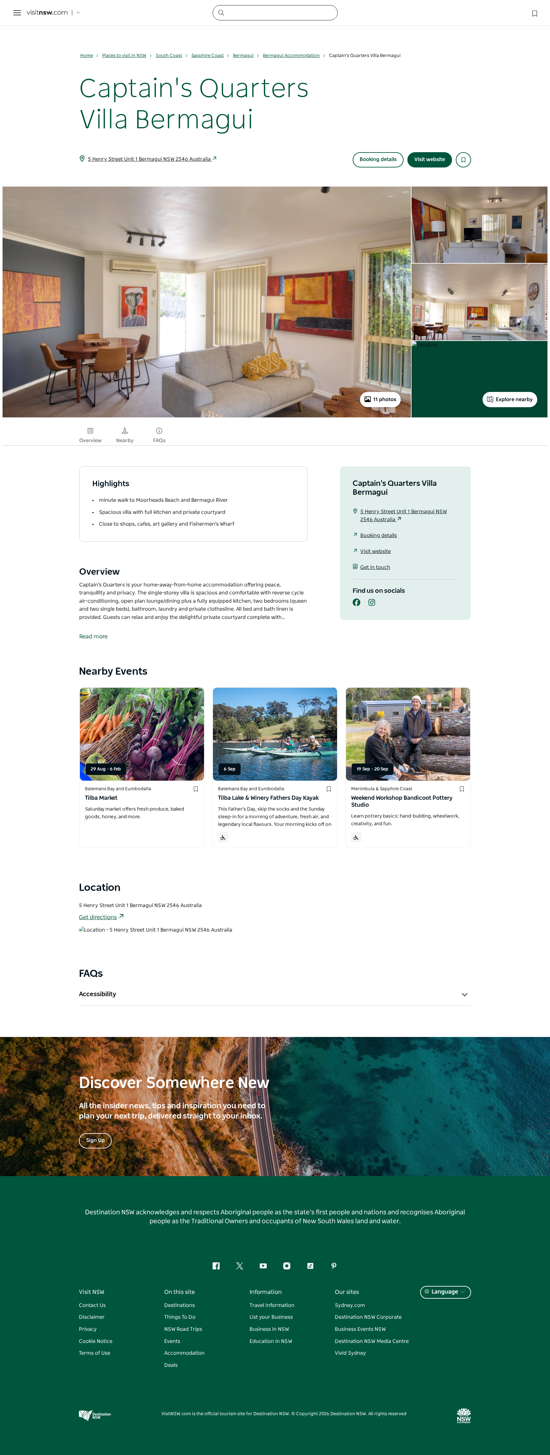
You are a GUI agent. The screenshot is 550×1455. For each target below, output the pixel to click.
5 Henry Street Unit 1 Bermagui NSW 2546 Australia (150, 159)
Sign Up (95, 1140)
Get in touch (375, 567)
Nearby (125, 440)
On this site (179, 1292)
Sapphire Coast (207, 55)
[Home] (47, 13)
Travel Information (272, 1305)
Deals (171, 1365)
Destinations (179, 1305)
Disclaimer (92, 1317)
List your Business (271, 1317)
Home (86, 55)
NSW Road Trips (183, 1329)
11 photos (384, 399)
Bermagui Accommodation (291, 55)
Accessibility (97, 994)
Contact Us (92, 1305)
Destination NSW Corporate (368, 1317)
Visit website (429, 159)
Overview (90, 440)
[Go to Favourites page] (534, 13)
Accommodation (184, 1353)
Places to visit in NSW (124, 55)
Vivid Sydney (350, 1353)
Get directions (98, 917)
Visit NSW (91, 1292)
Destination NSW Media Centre (372, 1341)
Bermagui (243, 55)
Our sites (347, 1292)
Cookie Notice (95, 1341)
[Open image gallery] (207, 416)
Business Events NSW (360, 1329)
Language (445, 1292)
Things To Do (179, 1317)
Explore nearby (514, 399)
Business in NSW (269, 1329)
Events (172, 1341)
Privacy (88, 1329)
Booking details (378, 159)
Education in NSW (271, 1341)
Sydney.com (350, 1305)
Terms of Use (94, 1353)
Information (266, 1292)
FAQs (159, 440)
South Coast (169, 55)
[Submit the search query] (221, 12)
